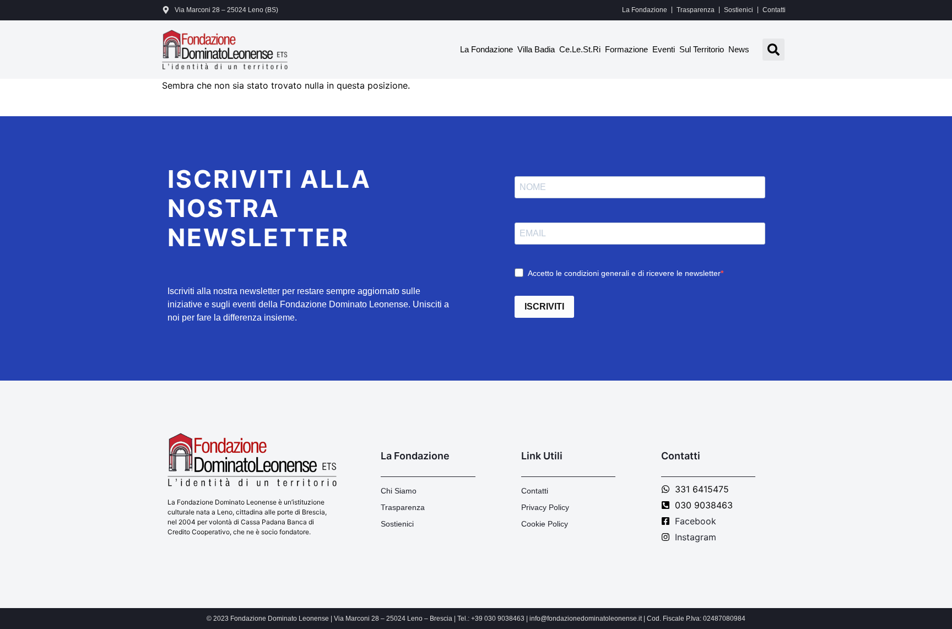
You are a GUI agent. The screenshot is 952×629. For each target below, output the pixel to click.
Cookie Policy (544, 523)
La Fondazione (644, 10)
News (738, 49)
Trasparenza (696, 10)
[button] (773, 50)
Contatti (774, 10)
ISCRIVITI (544, 306)
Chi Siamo (398, 490)
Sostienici (738, 10)
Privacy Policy (545, 507)
